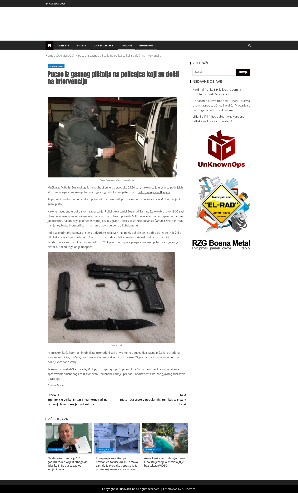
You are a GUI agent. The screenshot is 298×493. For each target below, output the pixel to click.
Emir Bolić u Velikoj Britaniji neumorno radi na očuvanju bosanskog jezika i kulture (77, 399)
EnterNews (170, 489)
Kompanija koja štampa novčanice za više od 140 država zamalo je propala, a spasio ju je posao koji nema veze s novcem (117, 463)
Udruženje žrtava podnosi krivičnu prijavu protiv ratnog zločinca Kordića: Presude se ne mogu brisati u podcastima (221, 105)
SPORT (81, 45)
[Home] (49, 45)
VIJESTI (62, 45)
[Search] (249, 45)
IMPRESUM (146, 45)
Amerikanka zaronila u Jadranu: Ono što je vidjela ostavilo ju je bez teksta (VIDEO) (164, 461)
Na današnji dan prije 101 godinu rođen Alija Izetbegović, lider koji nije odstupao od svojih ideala (68, 463)
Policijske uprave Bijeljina (154, 192)
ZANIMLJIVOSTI (104, 45)
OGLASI (127, 45)
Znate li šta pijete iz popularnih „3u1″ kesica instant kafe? (153, 399)
